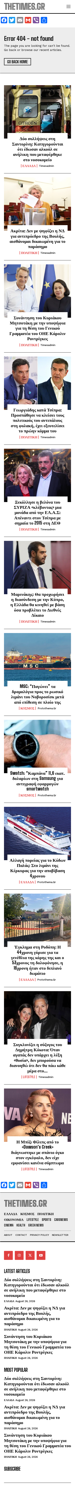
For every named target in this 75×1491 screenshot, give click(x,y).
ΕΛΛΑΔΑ (29, 165)
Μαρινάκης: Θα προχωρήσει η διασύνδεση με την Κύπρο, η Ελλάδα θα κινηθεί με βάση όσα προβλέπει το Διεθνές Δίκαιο (37, 604)
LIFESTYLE (29, 1077)
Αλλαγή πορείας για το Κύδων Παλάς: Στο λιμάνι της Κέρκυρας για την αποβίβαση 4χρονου (38, 867)
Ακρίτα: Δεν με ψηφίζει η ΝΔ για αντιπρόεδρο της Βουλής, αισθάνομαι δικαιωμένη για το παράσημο (37, 238)
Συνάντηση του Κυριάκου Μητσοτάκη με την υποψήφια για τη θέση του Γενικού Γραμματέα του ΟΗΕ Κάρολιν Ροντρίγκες (37, 328)
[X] (30, 1255)
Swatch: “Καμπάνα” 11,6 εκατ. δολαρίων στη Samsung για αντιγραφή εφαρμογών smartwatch (37, 780)
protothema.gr (47, 708)
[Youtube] (41, 1255)
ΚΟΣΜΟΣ (27, 708)
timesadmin (46, 165)
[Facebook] (8, 1255)
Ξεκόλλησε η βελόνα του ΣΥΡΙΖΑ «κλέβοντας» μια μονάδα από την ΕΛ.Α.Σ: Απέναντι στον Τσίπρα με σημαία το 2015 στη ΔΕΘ (37, 512)
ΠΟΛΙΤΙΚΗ (29, 252)
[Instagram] (19, 1255)
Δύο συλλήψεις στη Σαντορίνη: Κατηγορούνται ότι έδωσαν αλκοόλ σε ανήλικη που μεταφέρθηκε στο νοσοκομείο (37, 149)
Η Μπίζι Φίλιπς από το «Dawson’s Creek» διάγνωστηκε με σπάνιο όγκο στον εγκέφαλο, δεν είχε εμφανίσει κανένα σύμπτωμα (37, 1152)
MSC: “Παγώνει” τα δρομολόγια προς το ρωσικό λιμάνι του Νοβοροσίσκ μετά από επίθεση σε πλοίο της (37, 694)
